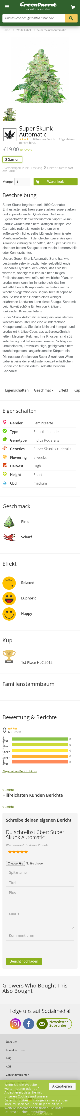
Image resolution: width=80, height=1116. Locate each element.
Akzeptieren (62, 1086)
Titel (12, 882)
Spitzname (18, 872)
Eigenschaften (17, 390)
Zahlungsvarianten (17, 1075)
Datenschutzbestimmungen (25, 1112)
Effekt (63, 390)
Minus (14, 914)
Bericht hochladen (24, 961)
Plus (12, 892)
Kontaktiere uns (15, 1050)
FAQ (8, 1058)
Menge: (8, 181)
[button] (9, 115)
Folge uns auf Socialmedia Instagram (15, 1023)
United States (56, 168)
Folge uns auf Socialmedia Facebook (28, 1023)
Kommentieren (21, 935)
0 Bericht (8, 790)
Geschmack (43, 390)
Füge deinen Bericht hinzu (19, 771)
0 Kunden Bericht (44, 139)
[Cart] (74, 7)
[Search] (71, 18)
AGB (9, 1066)
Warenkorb (55, 181)
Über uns (11, 1042)
